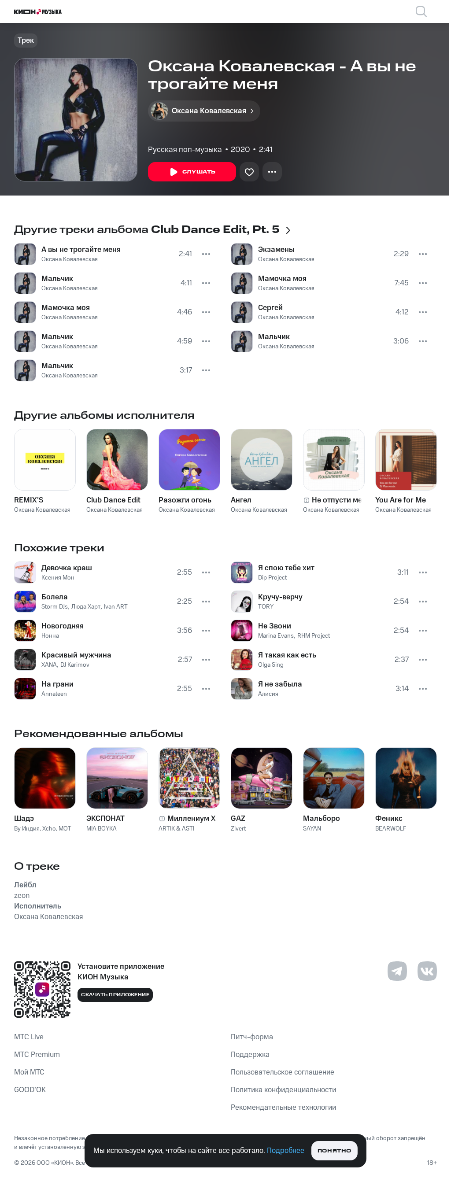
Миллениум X (191, 818)
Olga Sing (271, 665)
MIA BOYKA (101, 828)
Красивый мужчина (76, 655)
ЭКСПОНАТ (105, 818)
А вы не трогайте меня (81, 249)
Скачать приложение (115, 995)
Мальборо (321, 818)
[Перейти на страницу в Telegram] (397, 971)
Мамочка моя (65, 308)
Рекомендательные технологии (283, 1107)
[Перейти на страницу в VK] (427, 971)
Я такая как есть (287, 655)
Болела (54, 597)
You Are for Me (400, 500)
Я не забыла (280, 684)
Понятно (334, 1151)
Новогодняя (62, 626)
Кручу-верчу (280, 597)
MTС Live (29, 1037)
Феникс (389, 818)
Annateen (54, 694)
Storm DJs (54, 606)
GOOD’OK (30, 1090)
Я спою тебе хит (286, 568)
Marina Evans (276, 635)
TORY (266, 606)
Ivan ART (116, 606)
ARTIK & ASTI (176, 828)
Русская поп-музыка (185, 149)
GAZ (238, 818)
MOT (65, 828)
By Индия (27, 828)
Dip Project (272, 577)
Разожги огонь (185, 500)
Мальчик (57, 278)
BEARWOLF (390, 828)
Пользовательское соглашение (282, 1072)
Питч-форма (252, 1037)
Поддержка (250, 1054)
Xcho (49, 828)
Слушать (199, 172)
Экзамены (276, 249)
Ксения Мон (57, 577)
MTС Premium (37, 1054)
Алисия (268, 694)
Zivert (238, 828)
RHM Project (313, 635)
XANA (49, 665)
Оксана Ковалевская (69, 259)
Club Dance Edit (113, 500)
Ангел (241, 500)
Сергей (270, 308)
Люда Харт (85, 606)
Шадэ (24, 818)
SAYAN (312, 828)
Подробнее (285, 1150)
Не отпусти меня (341, 500)
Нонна (50, 635)
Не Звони (274, 626)
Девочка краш (66, 568)
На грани (57, 684)
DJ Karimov (74, 665)
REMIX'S (28, 500)
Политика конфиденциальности (283, 1090)
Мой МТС (29, 1072)
